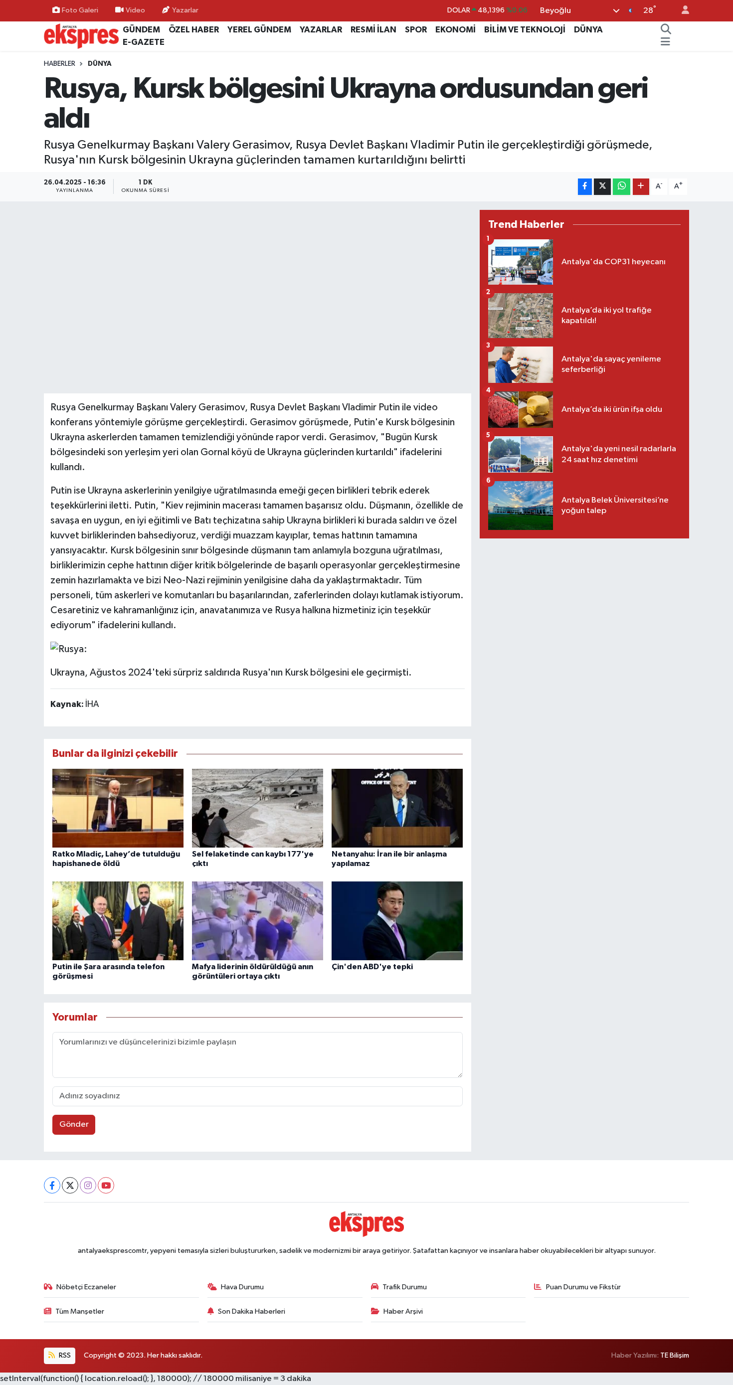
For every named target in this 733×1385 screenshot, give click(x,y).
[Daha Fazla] (641, 186)
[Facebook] (52, 1185)
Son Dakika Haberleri (251, 1311)
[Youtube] (106, 1185)
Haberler (59, 63)
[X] (70, 1185)
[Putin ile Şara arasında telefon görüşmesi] (117, 920)
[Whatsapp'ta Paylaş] (621, 186)
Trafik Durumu (404, 1287)
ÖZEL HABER (194, 29)
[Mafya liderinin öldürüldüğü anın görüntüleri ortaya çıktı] (257, 920)
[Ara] (666, 29)
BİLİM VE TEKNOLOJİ (524, 29)
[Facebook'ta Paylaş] (585, 186)
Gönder (74, 1124)
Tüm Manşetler (79, 1311)
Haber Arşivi (403, 1311)
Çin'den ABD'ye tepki (372, 967)
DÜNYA (588, 29)
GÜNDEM (141, 29)
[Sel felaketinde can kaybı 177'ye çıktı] (257, 808)
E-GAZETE (144, 42)
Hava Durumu (242, 1287)
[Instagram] (88, 1185)
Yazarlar (185, 10)
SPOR (416, 29)
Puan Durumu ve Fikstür (583, 1287)
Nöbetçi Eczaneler (86, 1287)
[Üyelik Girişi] (681, 10)
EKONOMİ (455, 29)
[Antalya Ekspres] (81, 35)
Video (135, 10)
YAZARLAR (321, 29)
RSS (64, 1355)
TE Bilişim (674, 1355)
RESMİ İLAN (373, 29)
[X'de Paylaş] (602, 186)
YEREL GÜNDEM (259, 29)
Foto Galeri (80, 10)
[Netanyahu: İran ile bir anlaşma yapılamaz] (397, 808)
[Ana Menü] (665, 42)
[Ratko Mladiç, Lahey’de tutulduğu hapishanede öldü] (117, 808)
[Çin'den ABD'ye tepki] (397, 920)
